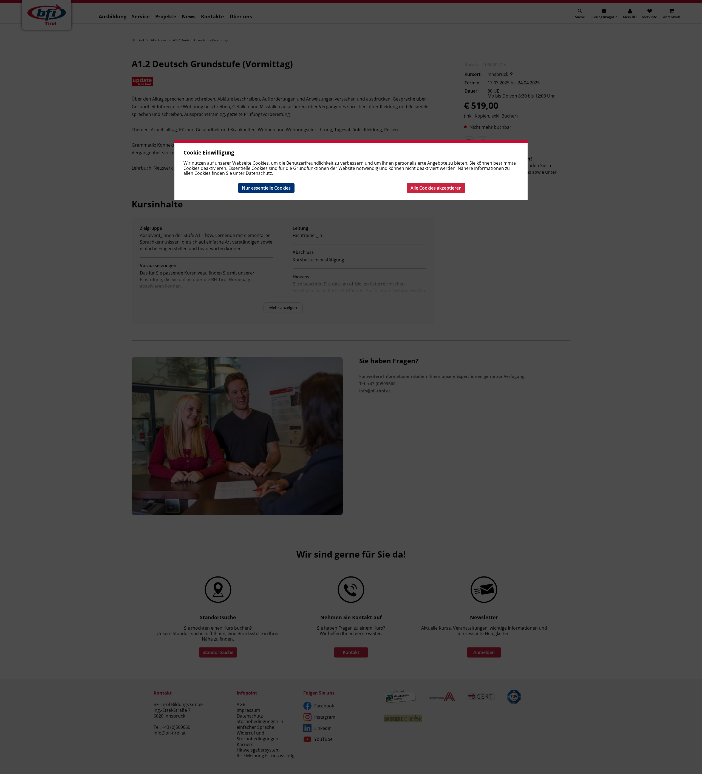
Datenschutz (259, 173)
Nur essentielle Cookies (266, 188)
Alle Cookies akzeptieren (436, 188)
